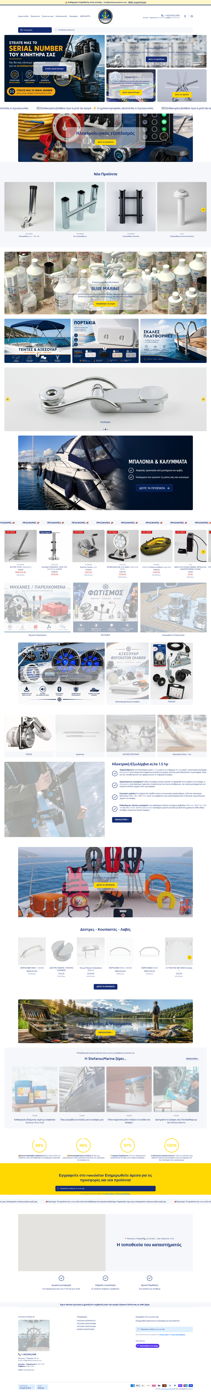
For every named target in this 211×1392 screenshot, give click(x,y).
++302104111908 (172, 15)
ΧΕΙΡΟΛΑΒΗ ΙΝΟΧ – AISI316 (32, 968)
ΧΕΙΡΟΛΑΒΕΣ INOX (149, 968)
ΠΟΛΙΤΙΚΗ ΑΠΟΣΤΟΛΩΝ (86, 1326)
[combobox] (123, 30)
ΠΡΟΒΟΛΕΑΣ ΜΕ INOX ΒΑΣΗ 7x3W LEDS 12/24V (122, 568)
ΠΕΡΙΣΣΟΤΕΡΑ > (192, 1059)
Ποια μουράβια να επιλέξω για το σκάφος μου (82, 1119)
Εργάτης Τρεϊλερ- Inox (88, 567)
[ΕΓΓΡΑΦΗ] (153, 1188)
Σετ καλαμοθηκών (80, 236)
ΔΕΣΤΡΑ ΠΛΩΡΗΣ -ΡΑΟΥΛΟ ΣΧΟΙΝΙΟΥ (61, 969)
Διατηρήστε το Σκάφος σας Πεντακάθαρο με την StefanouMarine (176, 1121)
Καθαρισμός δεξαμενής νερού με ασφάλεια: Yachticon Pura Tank (35, 1121)
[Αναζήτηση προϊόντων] (55, 30)
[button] (192, 16)
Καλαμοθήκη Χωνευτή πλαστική (182, 236)
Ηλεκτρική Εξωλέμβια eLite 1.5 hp (140, 764)
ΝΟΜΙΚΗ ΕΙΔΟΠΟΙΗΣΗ (85, 1329)
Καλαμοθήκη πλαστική (131, 236)
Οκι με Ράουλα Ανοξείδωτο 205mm (91, 969)
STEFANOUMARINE (167, 1389)
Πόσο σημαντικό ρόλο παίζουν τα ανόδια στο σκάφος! (129, 1121)
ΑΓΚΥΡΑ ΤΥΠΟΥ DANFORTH (20, 567)
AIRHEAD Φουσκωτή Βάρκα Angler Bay (156, 567)
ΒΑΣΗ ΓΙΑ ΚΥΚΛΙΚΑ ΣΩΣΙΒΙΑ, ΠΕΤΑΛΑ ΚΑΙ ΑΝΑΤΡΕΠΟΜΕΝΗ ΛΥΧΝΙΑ (190, 568)
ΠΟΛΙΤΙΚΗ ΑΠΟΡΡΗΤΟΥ (86, 1321)
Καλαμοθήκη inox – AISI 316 (29, 236)
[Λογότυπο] (105, 16)
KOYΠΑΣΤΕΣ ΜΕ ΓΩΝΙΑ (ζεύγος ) (179, 969)
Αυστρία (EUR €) (25, 1388)
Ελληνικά (41, 1388)
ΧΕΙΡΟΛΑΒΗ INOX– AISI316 (120, 968)
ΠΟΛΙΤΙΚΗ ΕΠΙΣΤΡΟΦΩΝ (86, 1324)
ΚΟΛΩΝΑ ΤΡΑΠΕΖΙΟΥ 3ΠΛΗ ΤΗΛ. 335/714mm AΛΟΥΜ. (54, 568)
